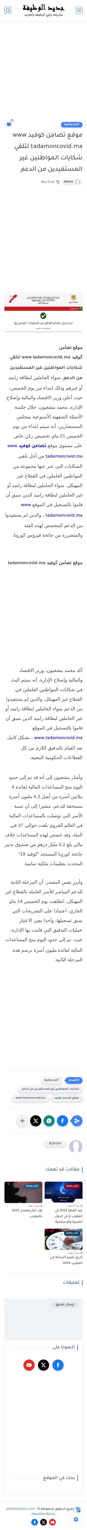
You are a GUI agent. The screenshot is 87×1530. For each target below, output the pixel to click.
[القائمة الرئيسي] (79, 10)
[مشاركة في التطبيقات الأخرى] (22, 1120)
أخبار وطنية (71, 124)
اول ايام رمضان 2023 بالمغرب (27, 1213)
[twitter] (43, 1365)
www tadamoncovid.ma (31, 1098)
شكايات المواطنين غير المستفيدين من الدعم (50, 1089)
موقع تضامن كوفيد (66, 1098)
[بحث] (7, 10)
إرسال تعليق (65, 1304)
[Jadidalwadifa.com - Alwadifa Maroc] (43, 10)
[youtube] (29, 1365)
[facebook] (58, 1365)
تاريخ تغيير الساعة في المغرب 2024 (66, 1260)
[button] (62, 1120)
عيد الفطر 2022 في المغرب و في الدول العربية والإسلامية (69, 1216)
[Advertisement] (43, 72)
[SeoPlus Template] (78, 1509)
